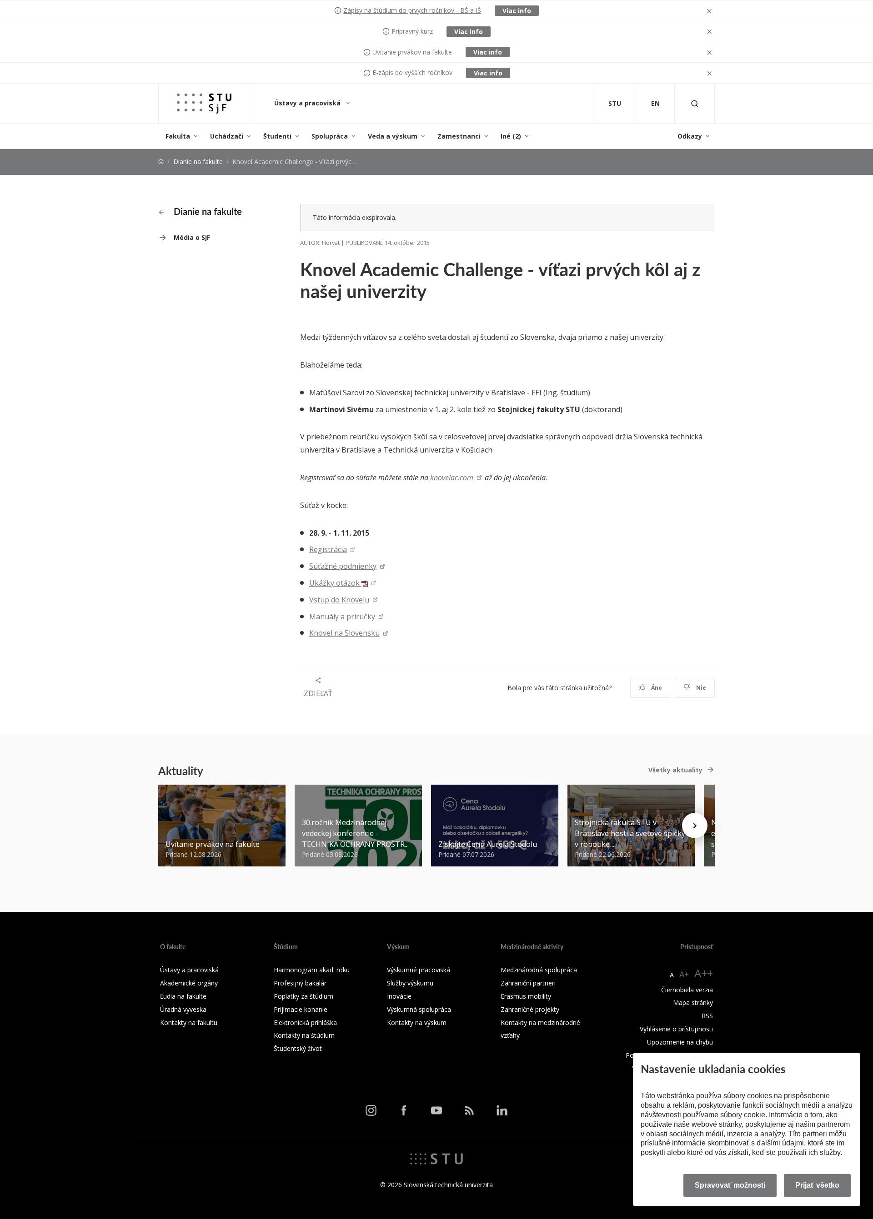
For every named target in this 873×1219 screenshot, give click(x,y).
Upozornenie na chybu (680, 1042)
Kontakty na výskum (417, 1022)
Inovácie (399, 996)
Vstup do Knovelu (339, 600)
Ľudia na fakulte (183, 996)
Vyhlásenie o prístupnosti (676, 1029)
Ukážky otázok (335, 583)
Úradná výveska (183, 1009)
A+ (684, 974)
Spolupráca (329, 136)
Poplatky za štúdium (303, 996)
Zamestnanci (459, 136)
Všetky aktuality (675, 770)
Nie (700, 688)
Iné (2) (511, 136)
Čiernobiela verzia (687, 989)
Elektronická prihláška (305, 1022)
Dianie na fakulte (198, 161)
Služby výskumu (410, 983)
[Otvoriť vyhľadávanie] (695, 103)
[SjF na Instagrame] (371, 1109)
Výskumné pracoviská (418, 969)
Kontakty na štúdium (304, 1035)
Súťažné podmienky (342, 566)
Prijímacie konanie (300, 1009)
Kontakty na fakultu (188, 1022)
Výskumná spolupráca (419, 1009)
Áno (656, 688)
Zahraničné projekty (530, 1009)
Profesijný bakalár (300, 983)
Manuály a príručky (342, 617)
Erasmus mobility (526, 996)
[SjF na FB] (404, 1109)
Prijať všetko (817, 1185)
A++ (703, 972)
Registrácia (328, 549)
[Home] (161, 161)
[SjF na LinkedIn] (502, 1109)
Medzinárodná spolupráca (539, 969)
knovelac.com (451, 478)
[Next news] (694, 825)
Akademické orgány (189, 983)
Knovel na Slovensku (344, 633)
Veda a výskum (392, 136)
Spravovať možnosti (730, 1185)
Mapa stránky (693, 1002)
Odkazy (689, 136)
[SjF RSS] (469, 1109)
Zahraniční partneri (528, 983)
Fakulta (178, 136)
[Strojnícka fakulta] (204, 103)
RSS (707, 1015)
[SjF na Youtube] (436, 1109)
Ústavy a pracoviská (308, 103)
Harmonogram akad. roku (312, 969)
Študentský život (298, 1048)
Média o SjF (192, 237)
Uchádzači (226, 136)
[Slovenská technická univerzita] (436, 1158)
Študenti (277, 136)
